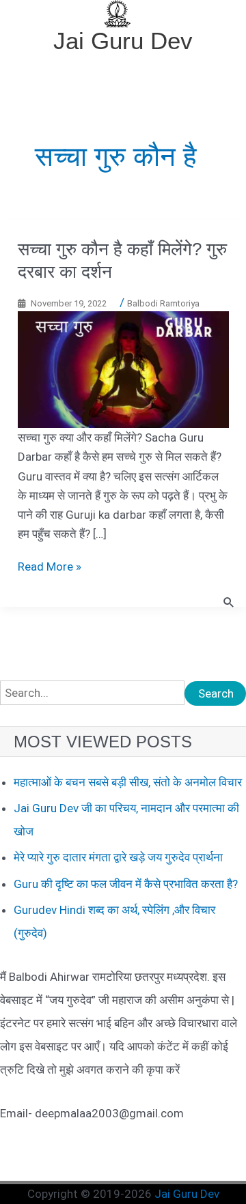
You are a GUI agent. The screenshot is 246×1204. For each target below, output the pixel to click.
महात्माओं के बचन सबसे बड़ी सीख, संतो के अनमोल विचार (128, 782)
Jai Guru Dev (123, 40)
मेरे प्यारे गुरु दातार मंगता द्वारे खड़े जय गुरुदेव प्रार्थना (118, 857)
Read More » (49, 566)
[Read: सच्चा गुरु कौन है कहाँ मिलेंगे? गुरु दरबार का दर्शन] (123, 368)
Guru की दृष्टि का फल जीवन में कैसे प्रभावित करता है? (126, 884)
